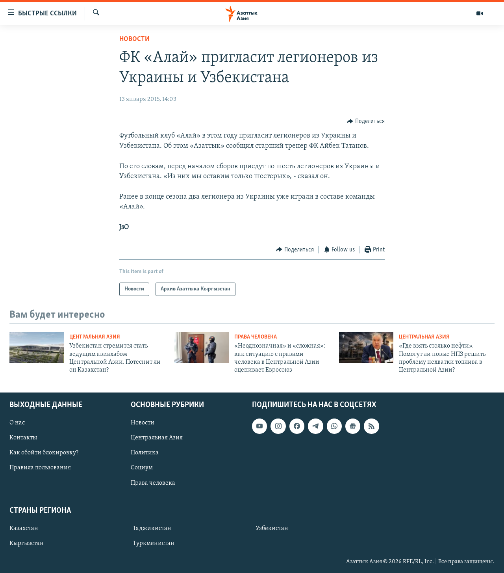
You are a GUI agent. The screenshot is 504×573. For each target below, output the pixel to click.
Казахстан (23, 528)
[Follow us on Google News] (352, 426)
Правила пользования (40, 468)
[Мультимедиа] (479, 13)
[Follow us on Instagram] (278, 426)
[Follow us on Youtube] (259, 426)
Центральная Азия (94, 337)
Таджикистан (152, 528)
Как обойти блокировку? (43, 453)
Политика (145, 453)
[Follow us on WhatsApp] (334, 426)
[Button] (366, 121)
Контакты (23, 438)
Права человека (255, 337)
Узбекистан (272, 528)
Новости (134, 39)
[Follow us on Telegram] (315, 426)
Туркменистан (153, 543)
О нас (17, 423)
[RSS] (371, 426)
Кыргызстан (26, 543)
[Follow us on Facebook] (296, 426)
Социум (142, 468)
